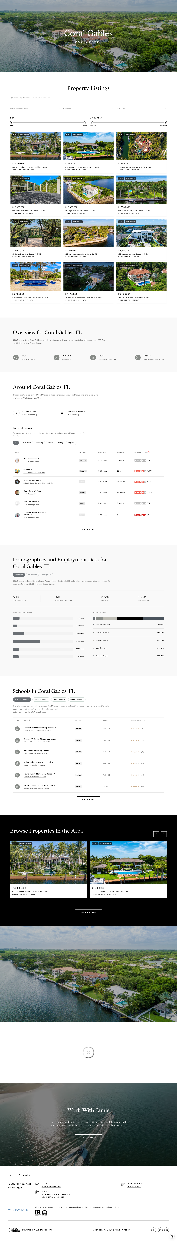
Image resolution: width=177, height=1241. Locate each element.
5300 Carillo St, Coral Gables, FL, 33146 (36, 788)
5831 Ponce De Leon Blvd (34, 472)
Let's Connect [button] (88, 1138)
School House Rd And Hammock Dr (38, 483)
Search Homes (88, 913)
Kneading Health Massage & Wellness (34, 513)
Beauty (61, 443)
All (17, 443)
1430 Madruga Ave (31, 505)
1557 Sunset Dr (29, 494)
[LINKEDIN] (166, 1229)
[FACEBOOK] (153, 1229)
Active (51, 443)
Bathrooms (67, 109)
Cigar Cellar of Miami (32, 491)
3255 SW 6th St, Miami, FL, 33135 (34, 765)
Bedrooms (121, 109)
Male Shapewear (30, 459)
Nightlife (72, 443)
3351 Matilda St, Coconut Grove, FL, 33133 (37, 730)
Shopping (40, 443)
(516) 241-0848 (134, 1187)
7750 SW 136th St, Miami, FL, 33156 (35, 777)
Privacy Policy (122, 1229)
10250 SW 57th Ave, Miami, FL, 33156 (36, 753)
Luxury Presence (45, 1229)
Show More (88, 800)
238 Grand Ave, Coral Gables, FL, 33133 (37, 742)
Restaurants (27, 443)
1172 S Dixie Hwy (31, 462)
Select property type (19, 109)
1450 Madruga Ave (31, 517)
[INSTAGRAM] (160, 1229)
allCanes (26, 470)
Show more (88, 530)
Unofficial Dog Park (31, 480)
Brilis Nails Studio (30, 502)
